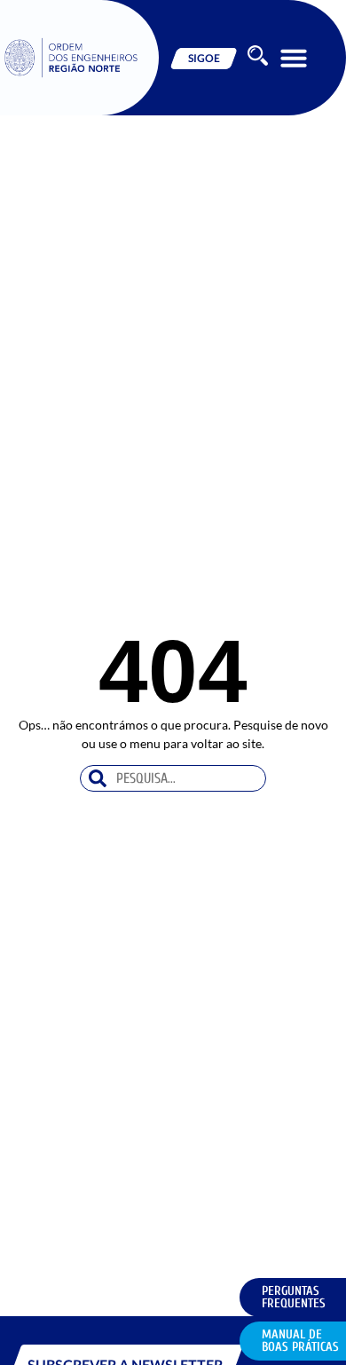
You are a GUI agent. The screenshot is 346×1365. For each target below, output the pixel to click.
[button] (293, 57)
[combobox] (173, 778)
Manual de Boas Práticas (300, 1340)
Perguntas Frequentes (294, 1297)
